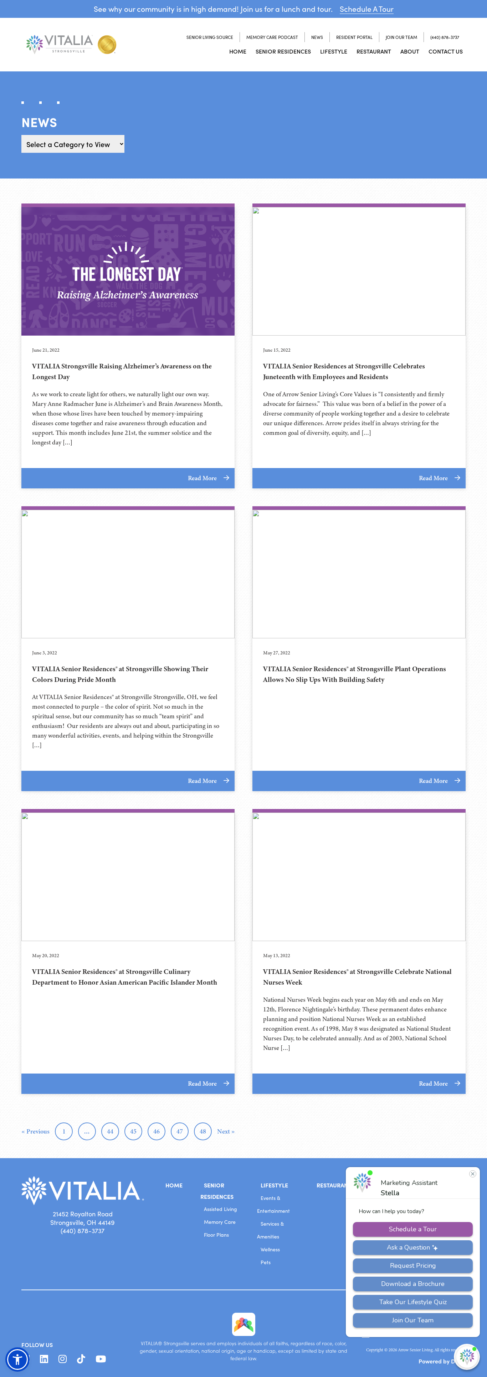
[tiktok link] (81, 1359)
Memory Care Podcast (272, 37)
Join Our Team (401, 37)
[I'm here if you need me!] (467, 1357)
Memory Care (220, 1221)
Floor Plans (216, 1234)
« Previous (35, 1131)
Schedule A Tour (367, 9)
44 (110, 1131)
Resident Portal (354, 37)
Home (237, 51)
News (317, 37)
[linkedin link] (44, 1359)
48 (203, 1131)
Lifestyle (333, 51)
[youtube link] (101, 1359)
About (409, 51)
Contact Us (446, 51)
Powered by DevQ (442, 1361)
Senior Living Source (209, 37)
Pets (266, 1262)
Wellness (270, 1249)
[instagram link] (62, 1359)
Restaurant (374, 51)
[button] (17, 1359)
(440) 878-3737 (444, 37)
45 (133, 1131)
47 (179, 1131)
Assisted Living (220, 1209)
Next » (226, 1131)
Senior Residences (283, 51)
